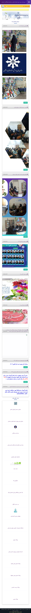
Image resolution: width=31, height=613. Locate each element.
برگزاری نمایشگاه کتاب (23, 26)
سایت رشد (15, 469)
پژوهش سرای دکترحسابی (15, 516)
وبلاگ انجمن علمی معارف (15, 563)
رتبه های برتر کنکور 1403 (22, 241)
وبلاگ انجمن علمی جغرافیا (15, 575)
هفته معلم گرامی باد (23, 305)
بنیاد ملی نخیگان (15, 433)
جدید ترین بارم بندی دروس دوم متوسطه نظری (18, 386)
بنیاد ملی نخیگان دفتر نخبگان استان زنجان (15, 445)
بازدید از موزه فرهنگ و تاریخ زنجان (20, 107)
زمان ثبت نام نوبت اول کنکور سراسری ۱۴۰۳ (19, 371)
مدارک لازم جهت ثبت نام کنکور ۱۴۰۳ (20, 360)
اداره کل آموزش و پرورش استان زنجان (16, 552)
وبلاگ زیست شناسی (15, 587)
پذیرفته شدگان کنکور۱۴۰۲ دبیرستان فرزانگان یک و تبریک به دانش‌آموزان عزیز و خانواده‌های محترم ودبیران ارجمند (17, 330)
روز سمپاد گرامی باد (23, 274)
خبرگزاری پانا (15, 480)
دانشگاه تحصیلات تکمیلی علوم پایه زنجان (15, 528)
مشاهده (25, 102)
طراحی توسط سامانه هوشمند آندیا (15, 612)
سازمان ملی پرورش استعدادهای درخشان (15, 421)
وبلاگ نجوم (15, 540)
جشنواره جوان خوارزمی (15, 457)
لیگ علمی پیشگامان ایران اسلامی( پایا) (15, 492)
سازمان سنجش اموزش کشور (15, 409)
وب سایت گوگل (16, 504)
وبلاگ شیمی (15, 599)
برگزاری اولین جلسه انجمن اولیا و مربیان (20, 174)
